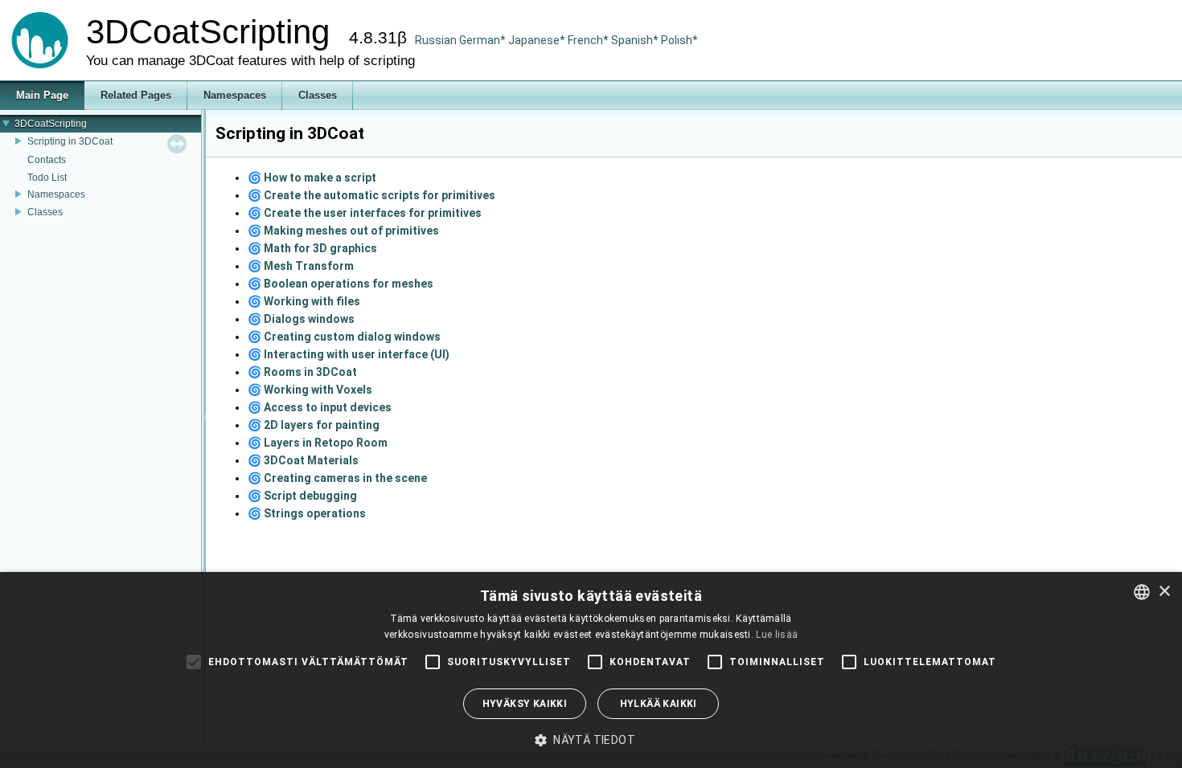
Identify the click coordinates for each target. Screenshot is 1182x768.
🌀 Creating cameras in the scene (337, 478)
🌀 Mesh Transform (301, 265)
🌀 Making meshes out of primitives (343, 230)
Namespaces (56, 194)
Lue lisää (777, 634)
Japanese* (538, 40)
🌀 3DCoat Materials (303, 460)
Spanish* (635, 40)
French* (589, 40)
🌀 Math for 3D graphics (312, 248)
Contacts (46, 159)
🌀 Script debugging (302, 495)
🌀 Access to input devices (320, 407)
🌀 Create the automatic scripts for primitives (371, 195)
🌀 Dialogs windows (301, 319)
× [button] (1164, 592)
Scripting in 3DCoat (70, 141)
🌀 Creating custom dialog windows (344, 336)
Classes (45, 212)
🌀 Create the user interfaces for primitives (365, 212)
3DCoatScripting (50, 123)
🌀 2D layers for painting (314, 425)
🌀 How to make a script (312, 177)
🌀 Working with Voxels (310, 389)
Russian (436, 40)
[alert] (591, 670)
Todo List (47, 177)
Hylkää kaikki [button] (658, 703)
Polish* (679, 40)
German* (483, 40)
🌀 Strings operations (307, 513)
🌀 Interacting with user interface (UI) (348, 354)
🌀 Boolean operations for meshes (340, 283)
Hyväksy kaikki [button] (525, 703)
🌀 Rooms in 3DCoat (302, 372)
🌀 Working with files (304, 301)
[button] (591, 740)
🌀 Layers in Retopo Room (318, 442)
